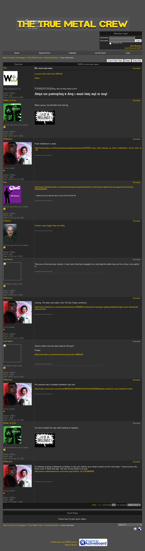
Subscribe (137, 61)
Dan (5, 182)
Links (128, 53)
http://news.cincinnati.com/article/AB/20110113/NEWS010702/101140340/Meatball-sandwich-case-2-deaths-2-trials (83, 389)
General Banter (51, 58)
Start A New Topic (115, 61)
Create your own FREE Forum (64, 542)
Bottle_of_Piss (9, 100)
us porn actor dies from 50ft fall (48, 74)
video (37, 78)
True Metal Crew (35, 58)
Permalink (136, 68)
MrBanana (7, 139)
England (7, 221)
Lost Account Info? (133, 48)
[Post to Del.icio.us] (140, 529)
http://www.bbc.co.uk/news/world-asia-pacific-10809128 (59, 354)
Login (138, 41)
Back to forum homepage (14, 58)
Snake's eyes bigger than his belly (50, 226)
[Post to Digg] (135, 529)
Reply (127, 61)
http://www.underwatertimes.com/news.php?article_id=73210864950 (64, 471)
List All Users (100, 53)
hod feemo (8, 259)
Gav (5, 68)
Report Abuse (71, 545)
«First (94, 505)
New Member (136, 46)
